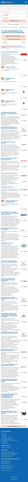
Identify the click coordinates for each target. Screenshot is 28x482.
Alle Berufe (4, 436)
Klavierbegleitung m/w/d (9, 90)
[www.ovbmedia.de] (14, 6)
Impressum (14, 476)
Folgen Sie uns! (6, 470)
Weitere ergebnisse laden (14, 426)
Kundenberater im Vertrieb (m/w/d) (8, 142)
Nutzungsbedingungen (6, 456)
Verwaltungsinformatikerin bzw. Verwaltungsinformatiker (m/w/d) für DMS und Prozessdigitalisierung (9, 395)
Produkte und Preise (6, 447)
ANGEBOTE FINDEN (14, 20)
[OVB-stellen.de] (6, 2)
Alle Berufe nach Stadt (6, 437)
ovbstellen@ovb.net (7, 468)
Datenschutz (14, 479)
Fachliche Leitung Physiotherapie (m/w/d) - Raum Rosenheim (9, 261)
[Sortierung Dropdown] (24, 42)
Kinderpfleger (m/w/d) (6, 243)
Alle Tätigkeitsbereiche (6, 438)
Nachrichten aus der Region (8, 454)
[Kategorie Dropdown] (24, 12)
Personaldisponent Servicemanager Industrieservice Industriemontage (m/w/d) (9, 213)
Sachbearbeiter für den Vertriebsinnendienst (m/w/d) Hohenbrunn (8, 280)
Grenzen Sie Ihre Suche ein (14, 39)
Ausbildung (4, 441)
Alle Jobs (3, 433)
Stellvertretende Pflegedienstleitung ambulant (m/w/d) (9, 365)
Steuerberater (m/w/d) (7, 187)
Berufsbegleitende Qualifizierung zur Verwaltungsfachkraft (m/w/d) (9, 113)
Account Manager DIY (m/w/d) (9, 173)
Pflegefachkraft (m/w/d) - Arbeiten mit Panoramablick (9, 350)
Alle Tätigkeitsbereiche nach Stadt (9, 440)
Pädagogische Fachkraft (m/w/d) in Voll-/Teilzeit (9, 229)
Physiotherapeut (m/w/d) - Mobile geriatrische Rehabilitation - (9, 127)
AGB (14, 478)
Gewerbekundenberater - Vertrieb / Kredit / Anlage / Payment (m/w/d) (9, 412)
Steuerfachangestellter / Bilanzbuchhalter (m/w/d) (9, 159)
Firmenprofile (4, 443)
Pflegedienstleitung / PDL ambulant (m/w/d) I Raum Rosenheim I (9, 333)
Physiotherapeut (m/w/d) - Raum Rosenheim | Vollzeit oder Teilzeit (9, 298)
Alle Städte (4, 434)
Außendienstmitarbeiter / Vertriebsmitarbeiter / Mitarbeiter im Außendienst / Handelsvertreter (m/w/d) (9, 315)
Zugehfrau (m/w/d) (10, 67)
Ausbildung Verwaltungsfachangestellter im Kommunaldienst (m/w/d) (9, 380)
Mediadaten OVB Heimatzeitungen (9, 453)
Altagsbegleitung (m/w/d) (9, 79)
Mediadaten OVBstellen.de (7, 452)
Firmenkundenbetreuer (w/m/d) (9, 52)
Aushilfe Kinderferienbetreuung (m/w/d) (11, 201)
